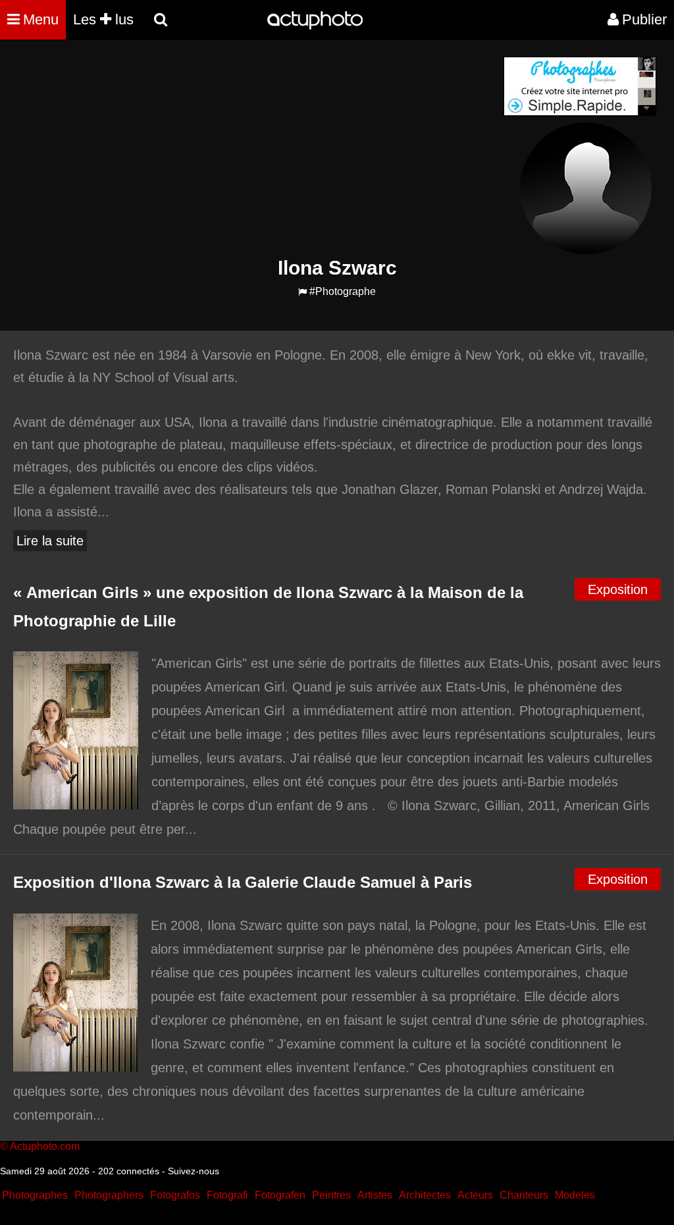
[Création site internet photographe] (580, 112)
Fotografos (175, 1195)
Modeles (575, 1195)
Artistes (374, 1195)
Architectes (425, 1195)
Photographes (35, 1195)
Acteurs (475, 1195)
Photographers (108, 1195)
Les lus (103, 19)
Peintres (331, 1195)
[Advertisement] (257, 149)
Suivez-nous (193, 1171)
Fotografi (227, 1195)
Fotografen (280, 1195)
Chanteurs (524, 1195)
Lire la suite (50, 540)
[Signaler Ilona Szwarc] (302, 292)
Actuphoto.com (45, 1146)
